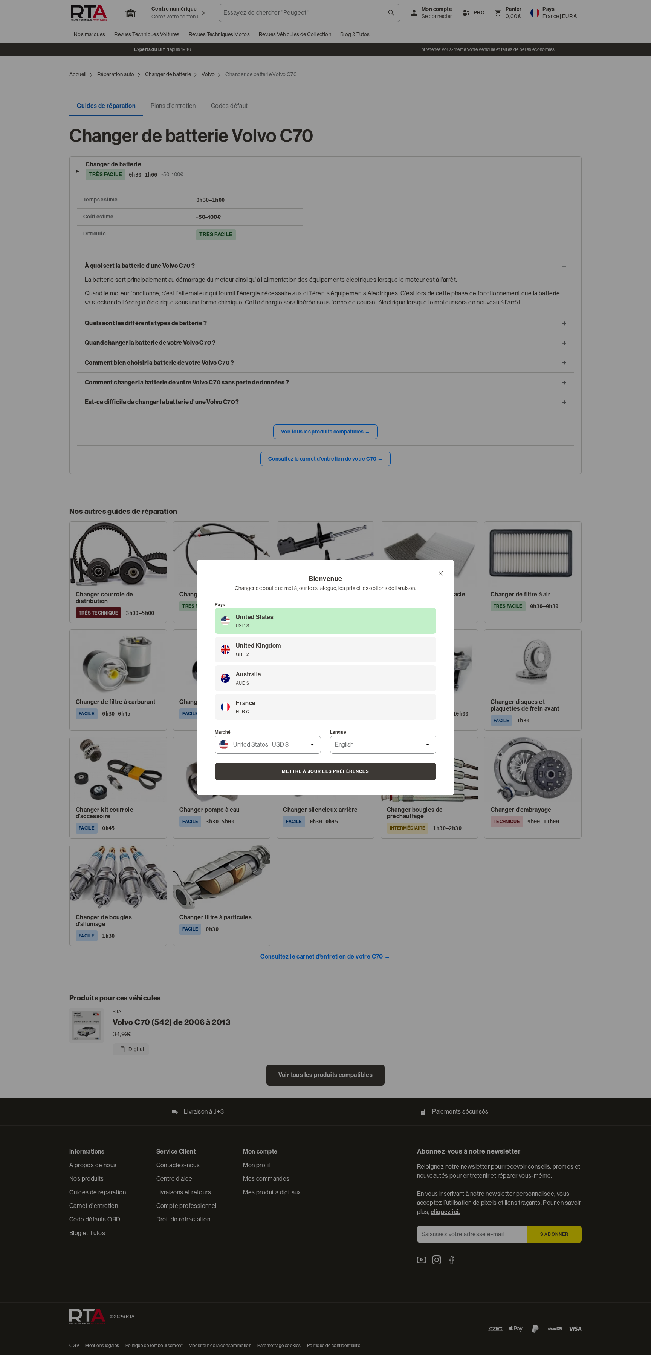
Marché (223, 732)
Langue (338, 732)
